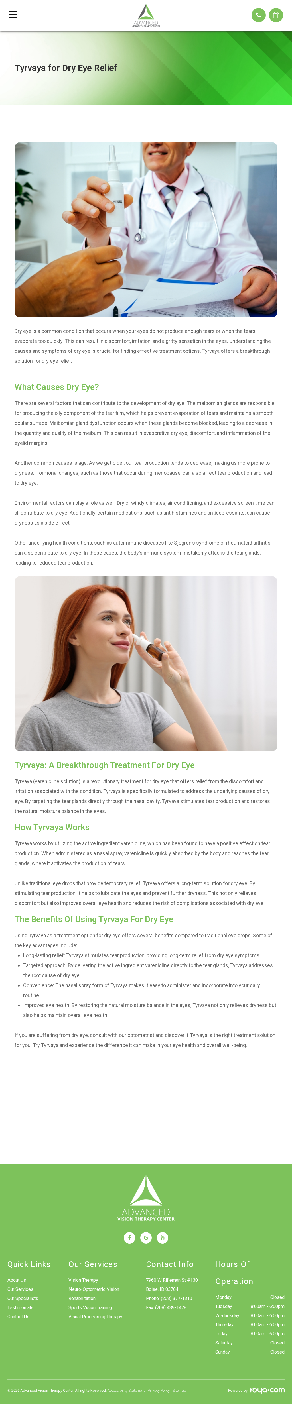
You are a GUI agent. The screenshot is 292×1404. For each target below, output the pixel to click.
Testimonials (20, 1307)
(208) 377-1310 (176, 1298)
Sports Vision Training (90, 1307)
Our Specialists (22, 1298)
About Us (16, 1280)
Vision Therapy (83, 1280)
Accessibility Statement (126, 1390)
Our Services (20, 1289)
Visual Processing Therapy (95, 1316)
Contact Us (18, 1316)
